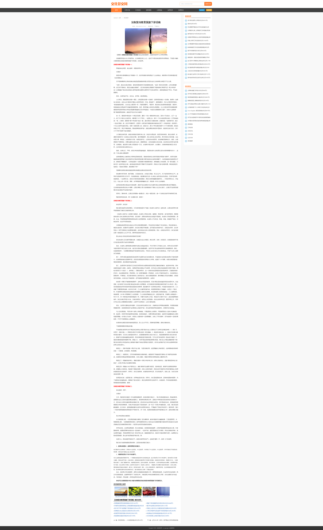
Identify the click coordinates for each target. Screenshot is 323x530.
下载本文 (156, 26)
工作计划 (127, 10)
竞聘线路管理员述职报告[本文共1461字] (126, 503)
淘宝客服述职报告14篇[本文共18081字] (199, 97)
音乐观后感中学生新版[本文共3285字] (198, 54)
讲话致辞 (126, 18)
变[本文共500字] (192, 23)
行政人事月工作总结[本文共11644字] (198, 40)
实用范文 (181, 10)
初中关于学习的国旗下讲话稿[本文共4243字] (127, 508)
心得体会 (159, 10)
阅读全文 (150, 26)
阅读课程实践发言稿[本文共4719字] (124, 516)
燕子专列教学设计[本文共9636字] (197, 50)
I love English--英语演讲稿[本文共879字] (199, 110)
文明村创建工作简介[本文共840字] (197, 90)
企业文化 (190, 131)
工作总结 (138, 10)
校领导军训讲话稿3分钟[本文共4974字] (125, 513)
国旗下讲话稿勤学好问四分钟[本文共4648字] (160, 503)
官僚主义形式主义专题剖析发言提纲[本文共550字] (161, 508)
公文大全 (190, 137)
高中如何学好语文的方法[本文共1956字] (199, 77)
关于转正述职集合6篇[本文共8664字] (198, 94)
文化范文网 (159, 528)
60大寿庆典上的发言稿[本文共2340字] (158, 516)
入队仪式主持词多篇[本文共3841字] (198, 71)
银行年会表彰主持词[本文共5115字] (157, 505)
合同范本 (170, 10)
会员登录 (202, 10)
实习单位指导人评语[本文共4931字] (198, 20)
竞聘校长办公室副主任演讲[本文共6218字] (126, 510)
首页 (116, 10)
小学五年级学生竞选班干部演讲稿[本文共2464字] (161, 510)
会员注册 (209, 10)
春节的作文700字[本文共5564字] (197, 34)
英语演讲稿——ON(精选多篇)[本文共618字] (130, 520)
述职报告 (148, 10)
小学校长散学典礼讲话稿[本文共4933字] (199, 64)
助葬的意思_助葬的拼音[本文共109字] (198, 100)
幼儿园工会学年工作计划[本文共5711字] (199, 74)
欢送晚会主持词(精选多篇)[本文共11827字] (159, 513)
